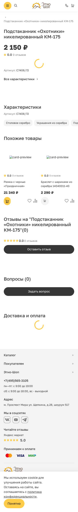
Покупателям (14, 363)
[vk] (7, 419)
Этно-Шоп (11, 372)
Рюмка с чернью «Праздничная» (14, 184)
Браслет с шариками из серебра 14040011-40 (56, 184)
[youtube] (15, 419)
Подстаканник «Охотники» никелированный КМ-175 (38, 21)
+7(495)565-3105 (16, 380)
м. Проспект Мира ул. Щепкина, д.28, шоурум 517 (36, 404)
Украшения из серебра (52, 122)
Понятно (14, 503)
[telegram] (24, 419)
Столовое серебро (18, 122)
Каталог (10, 355)
